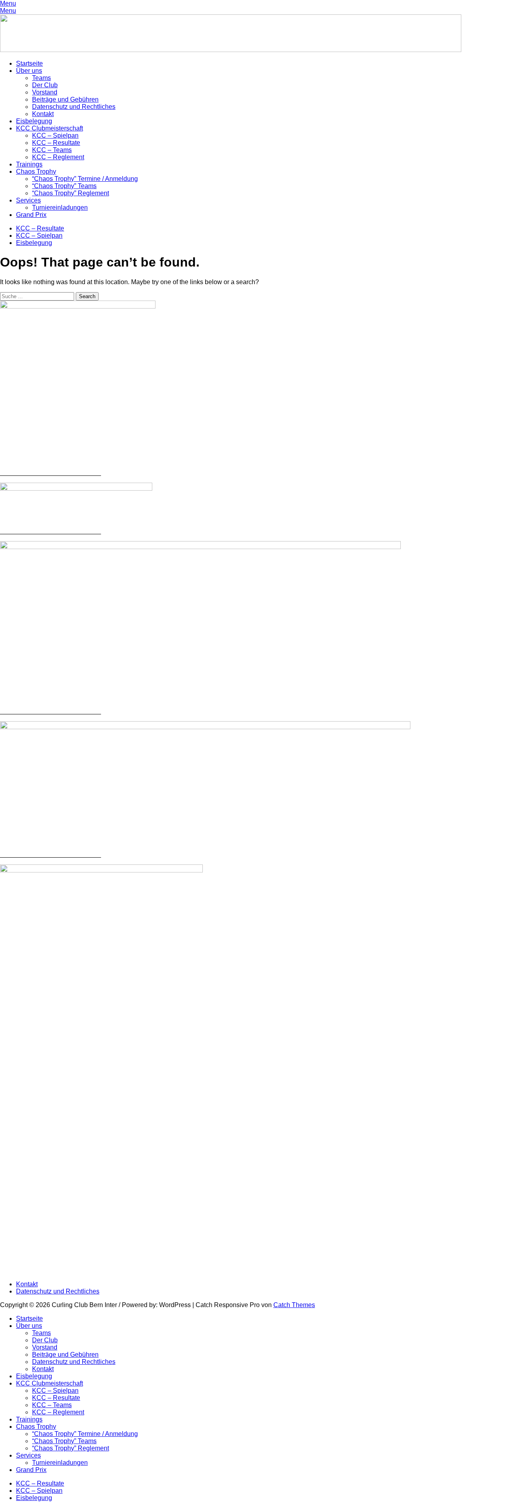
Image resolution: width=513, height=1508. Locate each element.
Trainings (29, 164)
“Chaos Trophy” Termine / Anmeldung (85, 178)
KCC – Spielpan (55, 135)
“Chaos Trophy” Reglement (70, 193)
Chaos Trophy (36, 171)
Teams (41, 77)
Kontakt (43, 113)
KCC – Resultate (56, 142)
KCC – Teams (52, 149)
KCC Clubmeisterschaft (49, 128)
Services (28, 200)
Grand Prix (31, 214)
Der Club (45, 85)
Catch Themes (294, 1304)
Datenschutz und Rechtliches (73, 106)
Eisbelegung (34, 121)
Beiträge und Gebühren (65, 99)
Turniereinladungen (60, 207)
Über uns (29, 70)
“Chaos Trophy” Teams (64, 185)
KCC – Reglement (58, 157)
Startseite (29, 63)
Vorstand (44, 92)
